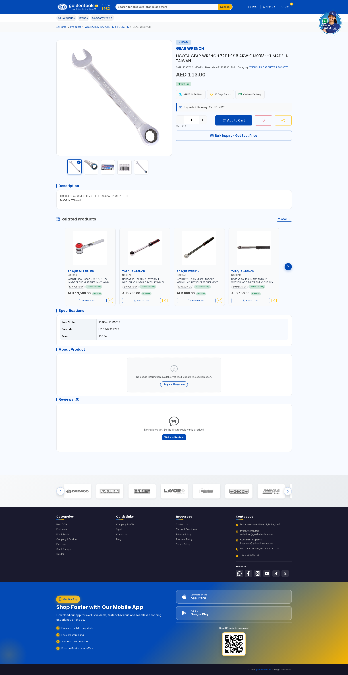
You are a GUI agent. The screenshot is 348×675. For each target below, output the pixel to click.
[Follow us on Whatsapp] (239, 573)
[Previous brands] (60, 491)
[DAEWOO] (77, 491)
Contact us (122, 534)
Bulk (254, 6)
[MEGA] (271, 491)
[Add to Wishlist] (263, 120)
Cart (288, 6)
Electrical (61, 544)
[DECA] (238, 491)
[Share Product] (283, 120)
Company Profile (125, 524)
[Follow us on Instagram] (257, 573)
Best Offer (62, 524)
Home (63, 26)
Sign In (119, 529)
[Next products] (288, 266)
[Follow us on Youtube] (266, 573)
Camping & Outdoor (67, 539)
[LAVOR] (174, 491)
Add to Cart (236, 120)
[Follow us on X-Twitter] (285, 573)
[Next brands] (288, 491)
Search (225, 6)
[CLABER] (142, 491)
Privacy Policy (183, 534)
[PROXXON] (109, 491)
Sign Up (270, 6)
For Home (61, 529)
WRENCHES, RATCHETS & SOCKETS (107, 26)
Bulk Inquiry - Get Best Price (236, 135)
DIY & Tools (62, 534)
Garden (60, 554)
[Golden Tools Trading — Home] (83, 6)
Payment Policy (184, 539)
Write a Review (174, 437)
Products (75, 26)
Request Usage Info (174, 384)
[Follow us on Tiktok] (276, 573)
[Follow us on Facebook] (248, 573)
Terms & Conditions (186, 529)
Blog (118, 539)
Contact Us (182, 524)
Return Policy (183, 544)
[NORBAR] (206, 491)
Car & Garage (63, 549)
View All (282, 219)
